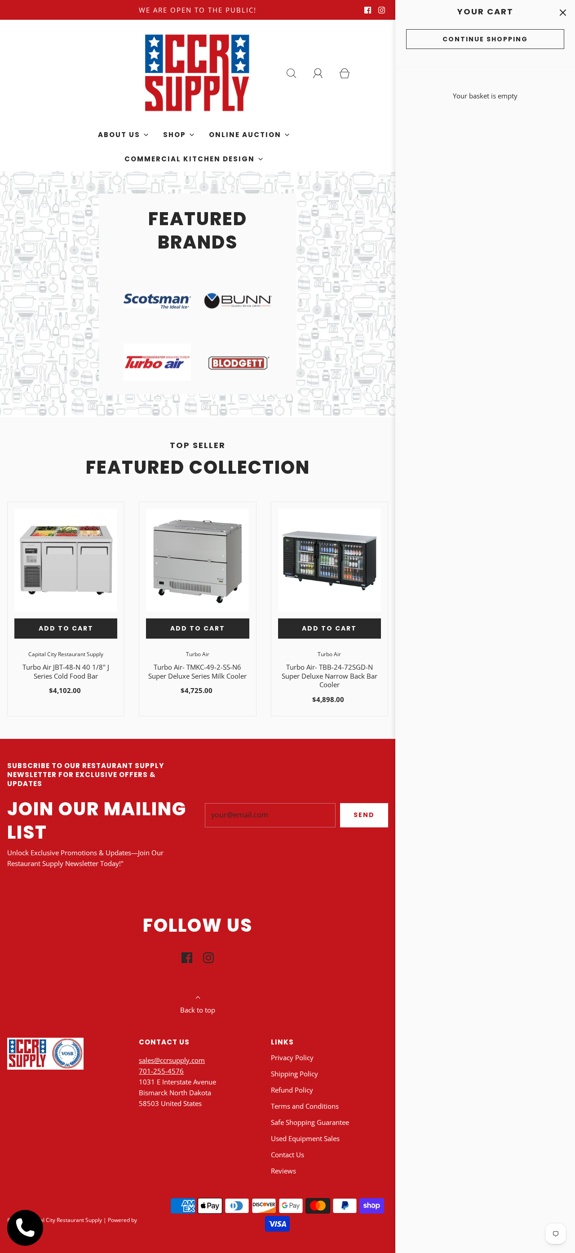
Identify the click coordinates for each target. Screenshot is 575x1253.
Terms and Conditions (305, 1106)
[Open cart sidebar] (562, 12)
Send (364, 814)
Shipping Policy (294, 1073)
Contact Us (287, 1154)
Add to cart (66, 628)
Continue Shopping (485, 39)
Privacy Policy (292, 1057)
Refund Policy (292, 1089)
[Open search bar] (296, 73)
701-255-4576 (161, 1070)
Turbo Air (197, 654)
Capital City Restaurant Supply (65, 654)
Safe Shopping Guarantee (310, 1122)
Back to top (197, 1009)
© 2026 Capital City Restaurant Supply (54, 1220)
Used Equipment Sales (305, 1138)
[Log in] (323, 73)
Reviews (283, 1170)
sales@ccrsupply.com (172, 1060)
